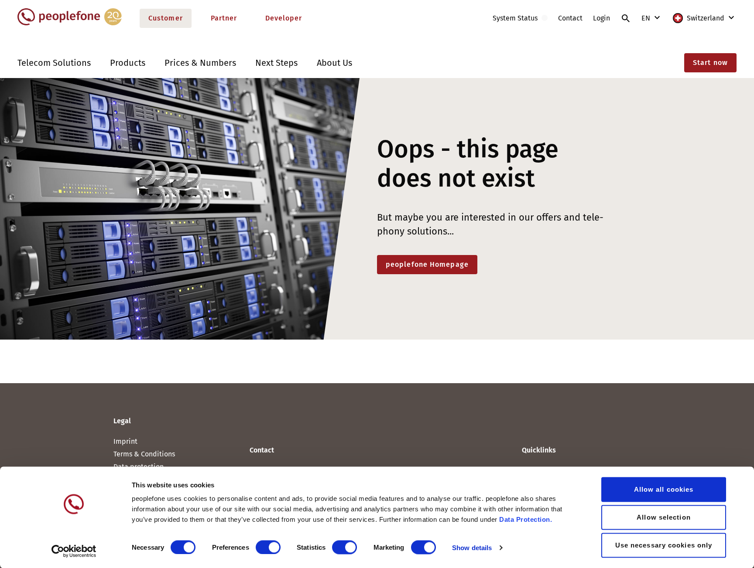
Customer (165, 18)
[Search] (625, 18)
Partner (224, 18)
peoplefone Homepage (427, 264)
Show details (472, 547)
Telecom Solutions (54, 63)
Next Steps (276, 63)
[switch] (268, 547)
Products (127, 63)
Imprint (125, 441)
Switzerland (705, 18)
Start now (710, 62)
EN (646, 18)
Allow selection (664, 517)
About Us (334, 63)
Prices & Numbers (200, 63)
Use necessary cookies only (664, 545)
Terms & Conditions (144, 454)
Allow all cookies (664, 489)
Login (601, 18)
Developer (283, 18)
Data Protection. (525, 519)
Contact (570, 18)
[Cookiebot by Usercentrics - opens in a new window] (74, 551)
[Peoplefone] (69, 23)
